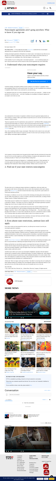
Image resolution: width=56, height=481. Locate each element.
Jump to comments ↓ (9, 275)
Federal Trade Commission (14, 239)
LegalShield (46, 123)
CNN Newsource (9, 40)
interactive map (14, 190)
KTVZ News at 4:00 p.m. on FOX (29, 13)
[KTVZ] (13, 8)
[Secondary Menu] (6, 8)
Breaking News (32, 462)
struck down (30, 49)
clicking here (9, 382)
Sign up (49, 390)
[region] (28, 406)
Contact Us (19, 459)
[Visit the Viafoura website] (48, 423)
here (31, 385)
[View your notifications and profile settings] (49, 399)
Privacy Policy (20, 465)
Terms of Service (20, 467)
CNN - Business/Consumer (19, 271)
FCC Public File (20, 464)
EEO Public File (20, 460)
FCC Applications (21, 462)
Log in (45, 390)
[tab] (8, 400)
